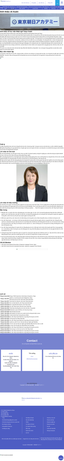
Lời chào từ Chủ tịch (30, 424)
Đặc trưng (28, 428)
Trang (1, 7)
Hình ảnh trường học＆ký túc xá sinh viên (35, 7)
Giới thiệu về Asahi (6, 7)
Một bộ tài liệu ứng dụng (32, 358)
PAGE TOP (61, 458)
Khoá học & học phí (12, 7)
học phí (48, 426)
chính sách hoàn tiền (51, 428)
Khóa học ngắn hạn (51, 422)
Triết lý (27, 422)
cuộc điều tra (41, 2)
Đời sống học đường (46, 7)
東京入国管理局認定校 (32, 383)
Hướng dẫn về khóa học (53, 7)
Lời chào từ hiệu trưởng (31, 426)
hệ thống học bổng (61, 7)
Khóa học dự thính (50, 424)
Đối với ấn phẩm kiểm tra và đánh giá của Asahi (11, 438)
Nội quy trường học (51, 430)
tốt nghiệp (34, 2)
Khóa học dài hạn (50, 419)
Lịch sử (27, 432)
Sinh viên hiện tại (25, 2)
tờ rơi (32, 356)
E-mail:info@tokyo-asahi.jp (6, 416)
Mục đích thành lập (30, 419)
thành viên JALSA (29, 430)
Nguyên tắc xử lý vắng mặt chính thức (31, 438)
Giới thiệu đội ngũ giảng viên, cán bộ (22, 7)
